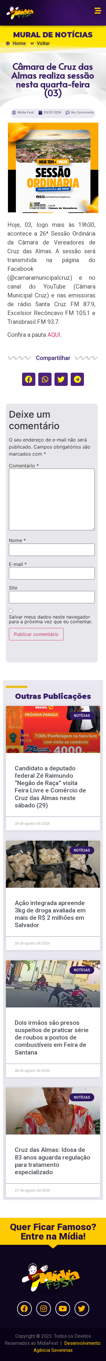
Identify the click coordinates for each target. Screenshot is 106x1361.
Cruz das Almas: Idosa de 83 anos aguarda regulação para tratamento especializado (52, 1161)
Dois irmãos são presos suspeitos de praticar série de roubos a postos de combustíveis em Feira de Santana (52, 1037)
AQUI (53, 334)
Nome (17, 540)
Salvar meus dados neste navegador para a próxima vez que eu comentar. (50, 619)
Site (13, 587)
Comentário (24, 465)
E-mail (18, 564)
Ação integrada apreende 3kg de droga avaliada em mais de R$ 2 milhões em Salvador (50, 914)
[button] (28, 379)
